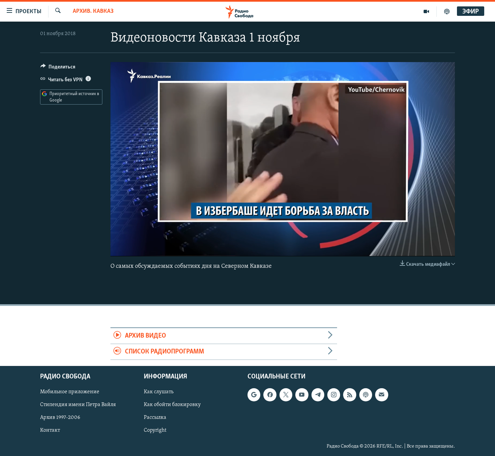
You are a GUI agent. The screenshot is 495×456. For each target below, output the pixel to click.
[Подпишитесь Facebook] (269, 395)
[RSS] (349, 395)
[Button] (57, 68)
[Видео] (426, 11)
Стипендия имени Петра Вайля (78, 405)
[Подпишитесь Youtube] (301, 395)
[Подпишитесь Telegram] (317, 395)
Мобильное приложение (69, 392)
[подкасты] (447, 11)
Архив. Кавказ (93, 11)
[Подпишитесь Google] (254, 395)
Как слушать (158, 392)
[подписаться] (381, 395)
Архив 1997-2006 (60, 418)
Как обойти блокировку (172, 405)
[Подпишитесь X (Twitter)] (285, 395)
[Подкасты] (365, 395)
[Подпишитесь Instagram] (333, 395)
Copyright (155, 430)
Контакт (50, 430)
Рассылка (155, 418)
